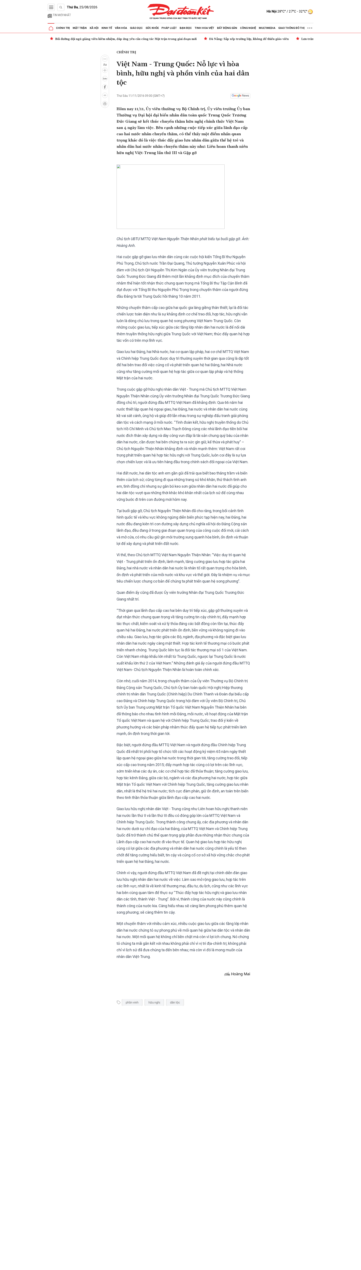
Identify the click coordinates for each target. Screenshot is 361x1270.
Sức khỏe (152, 27)
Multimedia (267, 27)
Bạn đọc (186, 27)
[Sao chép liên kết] (105, 95)
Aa (105, 64)
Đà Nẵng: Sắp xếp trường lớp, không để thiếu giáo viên (249, 39)
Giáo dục (136, 27)
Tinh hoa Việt (204, 27)
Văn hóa (121, 27)
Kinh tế (107, 27)
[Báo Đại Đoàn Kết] (180, 11)
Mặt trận (80, 27)
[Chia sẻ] (357, 1264)
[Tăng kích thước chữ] (105, 70)
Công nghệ (248, 27)
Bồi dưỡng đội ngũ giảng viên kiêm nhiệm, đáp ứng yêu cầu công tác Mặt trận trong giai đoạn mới (126, 39)
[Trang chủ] (51, 28)
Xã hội (94, 27)
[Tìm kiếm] (60, 7)
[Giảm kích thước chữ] (105, 59)
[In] (105, 103)
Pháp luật (169, 27)
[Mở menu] (51, 7)
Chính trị (63, 27)
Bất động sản (227, 27)
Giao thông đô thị (291, 27)
